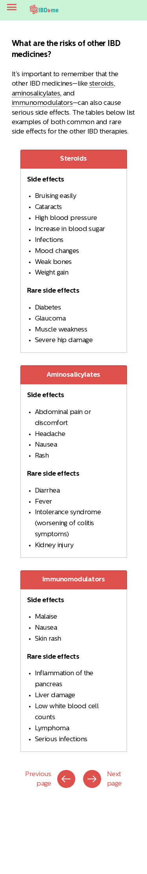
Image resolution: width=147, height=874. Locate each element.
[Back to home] (44, 9)
